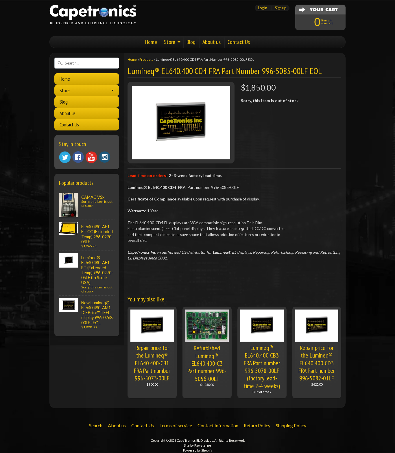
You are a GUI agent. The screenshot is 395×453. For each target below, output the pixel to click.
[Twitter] (65, 157)
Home (151, 42)
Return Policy (257, 425)
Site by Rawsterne (197, 445)
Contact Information (218, 425)
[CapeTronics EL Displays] (92, 17)
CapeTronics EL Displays (195, 440)
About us (211, 42)
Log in (262, 8)
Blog (191, 42)
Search (95, 425)
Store (169, 42)
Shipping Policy (291, 425)
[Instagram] (104, 157)
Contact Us (239, 42)
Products (146, 59)
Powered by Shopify (197, 450)
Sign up (280, 8)
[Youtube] (91, 157)
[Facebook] (78, 157)
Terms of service (175, 425)
